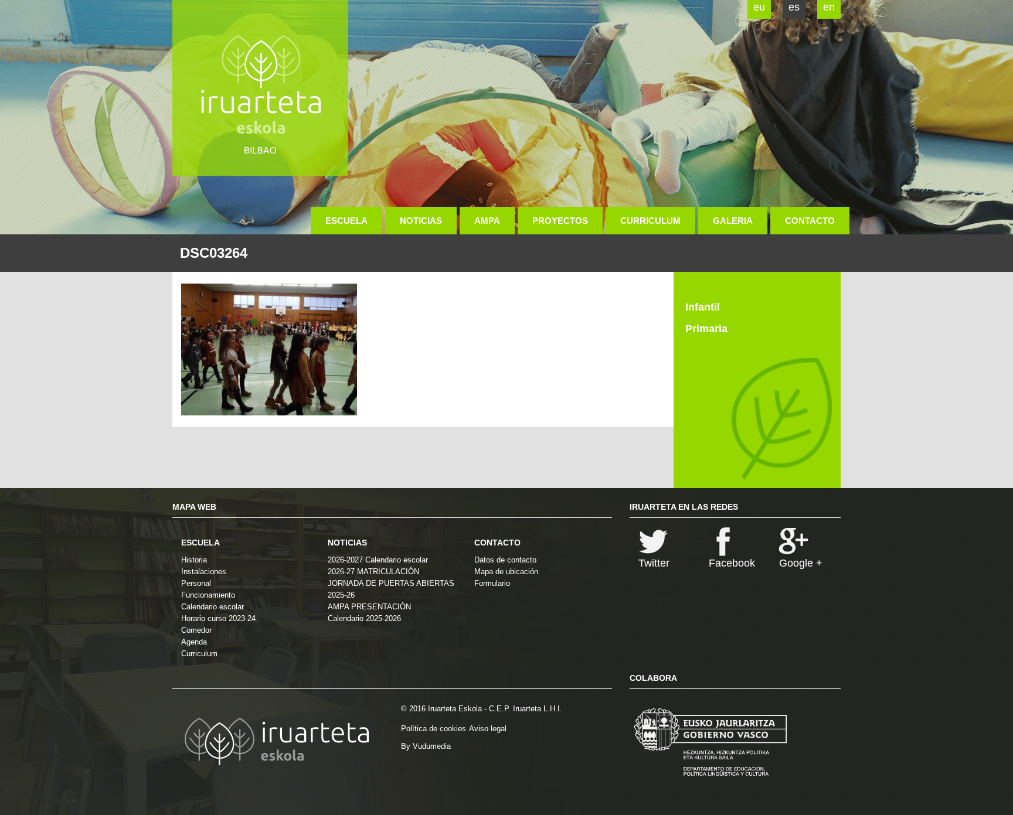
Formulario (492, 583)
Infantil (702, 307)
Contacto (810, 221)
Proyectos (560, 221)
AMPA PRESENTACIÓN (369, 606)
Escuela (346, 221)
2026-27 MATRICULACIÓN (373, 571)
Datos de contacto (505, 559)
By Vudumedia (426, 746)
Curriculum (650, 221)
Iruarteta (260, 88)
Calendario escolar (212, 606)
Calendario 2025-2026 (364, 618)
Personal (196, 583)
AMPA (487, 221)
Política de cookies (433, 728)
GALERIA (733, 221)
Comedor (196, 630)
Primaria (706, 329)
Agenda (194, 641)
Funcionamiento (208, 595)
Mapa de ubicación (506, 571)
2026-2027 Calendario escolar (378, 559)
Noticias (421, 221)
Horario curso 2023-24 (218, 618)
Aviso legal (487, 728)
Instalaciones (203, 571)
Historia (194, 559)
